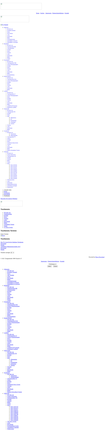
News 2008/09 (13, 171)
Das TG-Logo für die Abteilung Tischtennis (12, 242)
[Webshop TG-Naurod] (12, 206)
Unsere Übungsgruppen (12, 64)
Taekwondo (6, 108)
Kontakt (67, 13)
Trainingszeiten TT (11, 137)
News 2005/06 (13, 175)
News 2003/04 (13, 177)
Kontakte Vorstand (11, 30)
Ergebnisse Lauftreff (11, 107)
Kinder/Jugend (7, 76)
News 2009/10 (13, 169)
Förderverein (10, 187)
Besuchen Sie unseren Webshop (9, 198)
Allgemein (6, 27)
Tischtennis (6, 131)
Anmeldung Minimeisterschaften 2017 (11, 246)
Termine (9, 52)
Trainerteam (13, 134)
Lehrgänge (12, 122)
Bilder (8, 38)
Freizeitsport (6, 60)
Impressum (48, 13)
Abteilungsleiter (13, 135)
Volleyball (6, 151)
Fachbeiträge (13, 120)
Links (8, 35)
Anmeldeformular (11, 39)
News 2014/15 (13, 166)
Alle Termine (10, 33)
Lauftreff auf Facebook (12, 106)
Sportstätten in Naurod (12, 40)
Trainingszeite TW (11, 111)
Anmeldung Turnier (9, 224)
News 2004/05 (13, 178)
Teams (8, 58)
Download (3, 243)
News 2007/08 (13, 172)
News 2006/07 (13, 174)
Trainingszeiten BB (11, 46)
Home (37, 13)
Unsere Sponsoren (11, 154)
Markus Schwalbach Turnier (13, 150)
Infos (8, 116)
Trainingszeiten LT (11, 94)
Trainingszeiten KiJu (11, 79)
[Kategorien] (3, 235)
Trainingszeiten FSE (11, 63)
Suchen (42, 13)
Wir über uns (10, 29)
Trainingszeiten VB (11, 156)
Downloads (9, 36)
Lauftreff (6, 91)
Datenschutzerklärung (58, 13)
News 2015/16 (13, 165)
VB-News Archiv (10, 179)
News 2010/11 (13, 168)
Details (2, 245)
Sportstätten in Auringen (12, 42)
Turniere (12, 123)
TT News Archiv (8, 227)
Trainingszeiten (10, 48)
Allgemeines (13, 117)
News (8, 32)
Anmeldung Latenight (12, 185)
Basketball (6, 43)
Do (11, 119)
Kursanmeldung (10, 74)
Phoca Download (99, 257)
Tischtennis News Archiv (12, 143)
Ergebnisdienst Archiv (12, 184)
